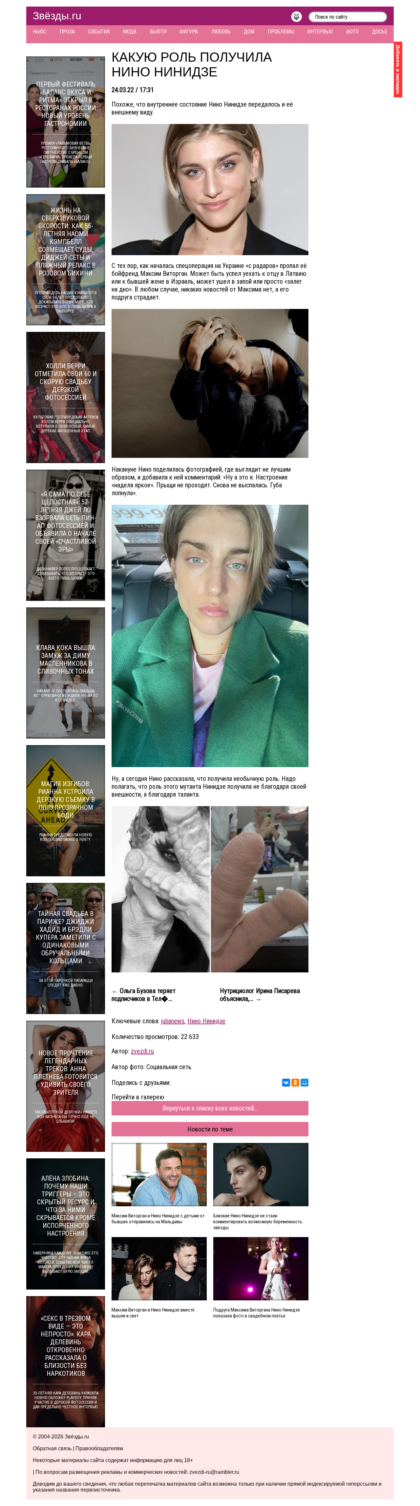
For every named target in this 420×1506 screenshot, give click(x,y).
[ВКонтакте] (286, 1083)
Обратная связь (52, 1448)
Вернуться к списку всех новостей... (210, 1108)
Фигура (188, 32)
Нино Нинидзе (206, 1021)
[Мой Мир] (304, 1083)
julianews (172, 1021)
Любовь (221, 32)
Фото (352, 32)
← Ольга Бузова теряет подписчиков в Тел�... (144, 995)
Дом (249, 32)
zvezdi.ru (142, 1051)
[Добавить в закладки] (398, 69)
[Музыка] (299, 18)
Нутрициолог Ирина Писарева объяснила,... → (260, 995)
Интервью (320, 32)
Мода (129, 32)
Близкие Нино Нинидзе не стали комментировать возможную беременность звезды (257, 1222)
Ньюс (39, 32)
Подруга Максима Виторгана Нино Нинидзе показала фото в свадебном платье (256, 1313)
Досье (379, 32)
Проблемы (281, 32)
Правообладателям (99, 1448)
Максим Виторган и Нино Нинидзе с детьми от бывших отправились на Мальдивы (158, 1219)
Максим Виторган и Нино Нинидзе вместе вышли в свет (153, 1313)
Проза (67, 32)
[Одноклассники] (295, 1083)
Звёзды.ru (57, 16)
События (99, 32)
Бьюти (158, 32)
